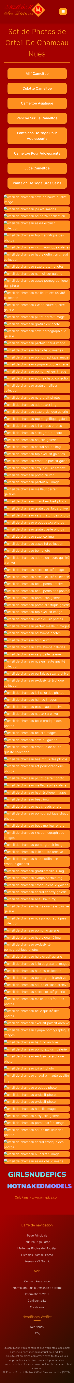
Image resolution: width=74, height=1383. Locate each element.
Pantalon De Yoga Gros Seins (37, 183)
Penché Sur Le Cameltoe (37, 118)
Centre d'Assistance (37, 1281)
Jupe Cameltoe (37, 168)
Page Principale (37, 1235)
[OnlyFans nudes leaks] (37, 1176)
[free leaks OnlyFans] (39, 1187)
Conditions (37, 1307)
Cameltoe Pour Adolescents (37, 153)
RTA (37, 1333)
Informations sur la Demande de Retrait (37, 1287)
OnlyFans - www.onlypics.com (37, 1197)
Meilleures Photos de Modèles (37, 1248)
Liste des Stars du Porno (37, 1255)
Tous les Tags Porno (37, 1241)
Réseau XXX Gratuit (37, 1261)
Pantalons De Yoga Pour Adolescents (37, 136)
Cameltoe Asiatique (37, 103)
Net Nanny (37, 1327)
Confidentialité (37, 1300)
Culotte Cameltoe (37, 88)
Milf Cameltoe (37, 73)
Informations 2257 (37, 1294)
